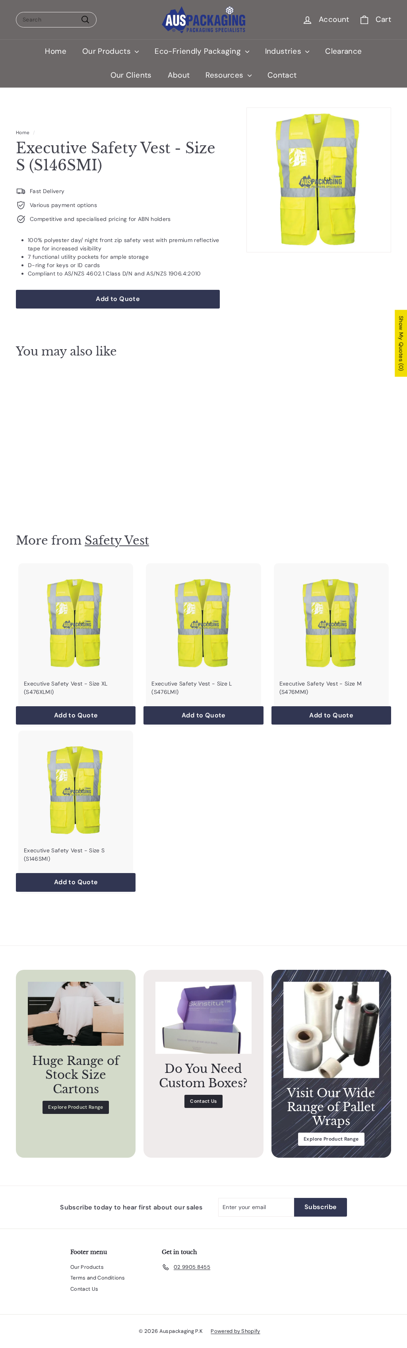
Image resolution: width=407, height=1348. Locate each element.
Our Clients (131, 75)
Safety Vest (117, 540)
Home (55, 51)
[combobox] (56, 19)
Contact (282, 75)
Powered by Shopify (235, 1331)
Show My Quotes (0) (401, 343)
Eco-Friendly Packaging (199, 51)
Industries (284, 51)
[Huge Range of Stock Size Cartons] (76, 1014)
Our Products (107, 51)
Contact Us (203, 1101)
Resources (225, 75)
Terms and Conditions (97, 1277)
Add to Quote (43, 489)
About (179, 75)
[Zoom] (319, 180)
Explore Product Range (75, 1107)
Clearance (343, 51)
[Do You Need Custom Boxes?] (203, 1018)
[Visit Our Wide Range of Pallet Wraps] (331, 1030)
